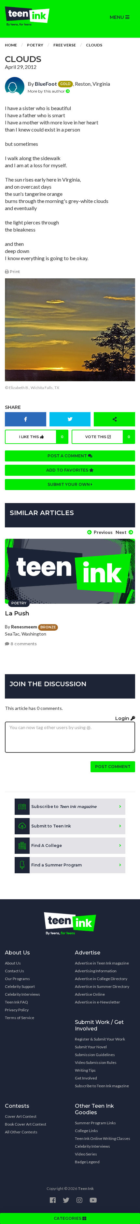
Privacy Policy (17, 1009)
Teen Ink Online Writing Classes (102, 1138)
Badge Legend (87, 1161)
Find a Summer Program (56, 865)
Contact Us (14, 970)
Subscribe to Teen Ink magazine (102, 1085)
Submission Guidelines (95, 1054)
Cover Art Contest (20, 1116)
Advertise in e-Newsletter (97, 1002)
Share (13, 407)
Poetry (35, 45)
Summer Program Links (95, 1122)
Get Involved (86, 1078)
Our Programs (17, 978)
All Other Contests (21, 1131)
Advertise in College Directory (101, 978)
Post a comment (68, 455)
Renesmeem (24, 626)
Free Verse (64, 45)
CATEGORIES (68, 1218)
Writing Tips (85, 1070)
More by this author (47, 91)
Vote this (107, 437)
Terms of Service (19, 1017)
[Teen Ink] (35, 16)
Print (14, 271)
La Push (17, 613)
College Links (86, 1130)
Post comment (113, 766)
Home (11, 45)
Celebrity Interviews (22, 994)
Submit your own (69, 484)
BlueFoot (46, 84)
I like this (41, 437)
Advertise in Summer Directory (102, 986)
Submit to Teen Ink (51, 826)
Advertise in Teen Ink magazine (102, 963)
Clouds (94, 45)
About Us (13, 963)
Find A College (46, 845)
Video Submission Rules (96, 1062)
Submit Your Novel (91, 1046)
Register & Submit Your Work (100, 1039)
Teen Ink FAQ (16, 1002)
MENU (117, 17)
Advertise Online (90, 994)
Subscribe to (63, 806)
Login (123, 718)
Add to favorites (67, 470)
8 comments (23, 643)
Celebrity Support (20, 986)
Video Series (86, 1154)
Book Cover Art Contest (25, 1124)
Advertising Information (96, 970)
